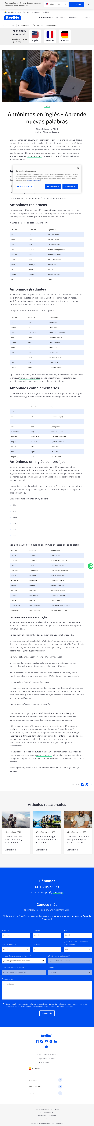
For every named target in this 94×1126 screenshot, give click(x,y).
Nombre (6, 930)
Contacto (32, 1093)
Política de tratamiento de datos (65, 916)
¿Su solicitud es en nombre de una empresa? (76, 943)
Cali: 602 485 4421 (46, 1063)
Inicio (5, 25)
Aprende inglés (34, 156)
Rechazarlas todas (53, 186)
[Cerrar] (78, 168)
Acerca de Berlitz (36, 1086)
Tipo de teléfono (9, 944)
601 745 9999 (47, 887)
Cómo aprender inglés (29, 378)
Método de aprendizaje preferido (16, 956)
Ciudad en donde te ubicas (14, 967)
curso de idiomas (44, 755)
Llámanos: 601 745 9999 (46, 1055)
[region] (47, 179)
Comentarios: (7, 979)
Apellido (37, 930)
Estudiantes (34, 1080)
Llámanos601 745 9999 (40, 12)
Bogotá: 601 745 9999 (46, 1059)
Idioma (51, 967)
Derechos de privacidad (25, 186)
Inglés (47, 106)
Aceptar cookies (70, 186)
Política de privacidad (33, 180)
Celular (36, 944)
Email (67, 930)
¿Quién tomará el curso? (59, 956)
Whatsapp (58, 892)
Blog (13, 25)
